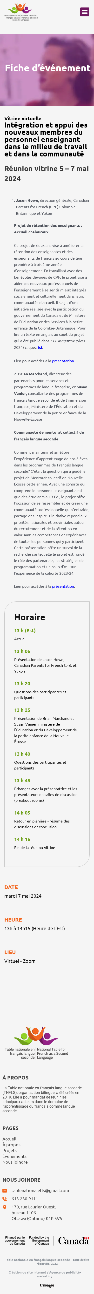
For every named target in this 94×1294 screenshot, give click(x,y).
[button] (84, 12)
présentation (63, 360)
